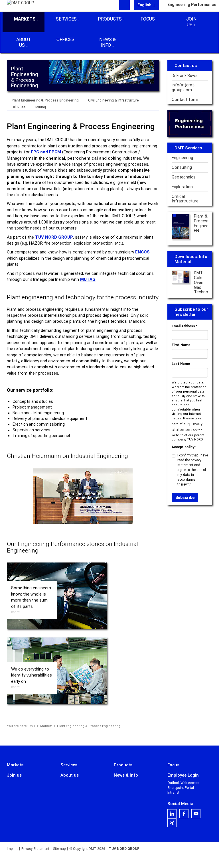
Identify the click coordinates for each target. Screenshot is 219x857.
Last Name (181, 364)
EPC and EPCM (46, 152)
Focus (148, 19)
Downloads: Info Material (191, 259)
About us (23, 42)
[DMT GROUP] (20, 5)
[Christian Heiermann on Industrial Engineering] (83, 496)
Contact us (186, 65)
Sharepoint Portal (180, 788)
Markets (25, 19)
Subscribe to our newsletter (191, 312)
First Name (181, 345)
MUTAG (88, 279)
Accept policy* (184, 447)
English (144, 5)
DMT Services (188, 148)
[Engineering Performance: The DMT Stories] (189, 123)
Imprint (12, 849)
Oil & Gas (18, 107)
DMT (32, 726)
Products (110, 19)
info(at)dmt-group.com (184, 87)
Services (66, 19)
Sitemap (59, 849)
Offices (65, 39)
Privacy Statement (35, 849)
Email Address (184, 326)
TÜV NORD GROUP (54, 237)
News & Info (107, 42)
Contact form (185, 99)
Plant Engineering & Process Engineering (44, 100)
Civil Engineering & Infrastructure (113, 100)
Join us (191, 21)
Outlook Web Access (183, 783)
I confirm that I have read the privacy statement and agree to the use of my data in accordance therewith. (192, 469)
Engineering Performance (189, 4)
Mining (40, 107)
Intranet (173, 793)
